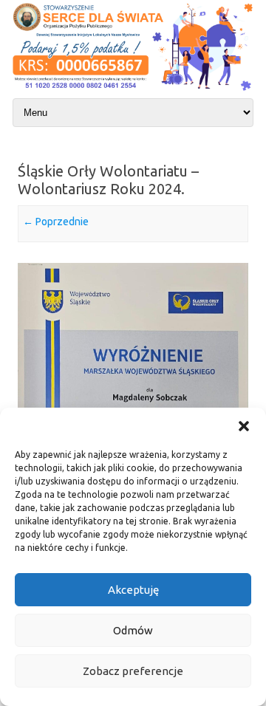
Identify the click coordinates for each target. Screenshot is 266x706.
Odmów (133, 630)
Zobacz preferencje (133, 671)
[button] (243, 426)
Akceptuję (133, 589)
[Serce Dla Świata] (133, 91)
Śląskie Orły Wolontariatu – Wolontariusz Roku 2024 (108, 179)
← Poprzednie (56, 221)
